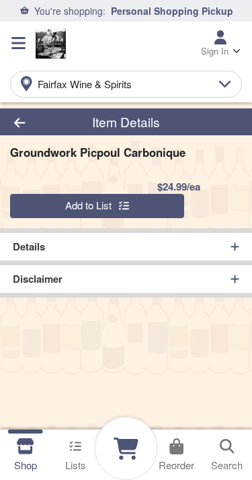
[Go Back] (39, 122)
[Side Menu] (18, 43)
